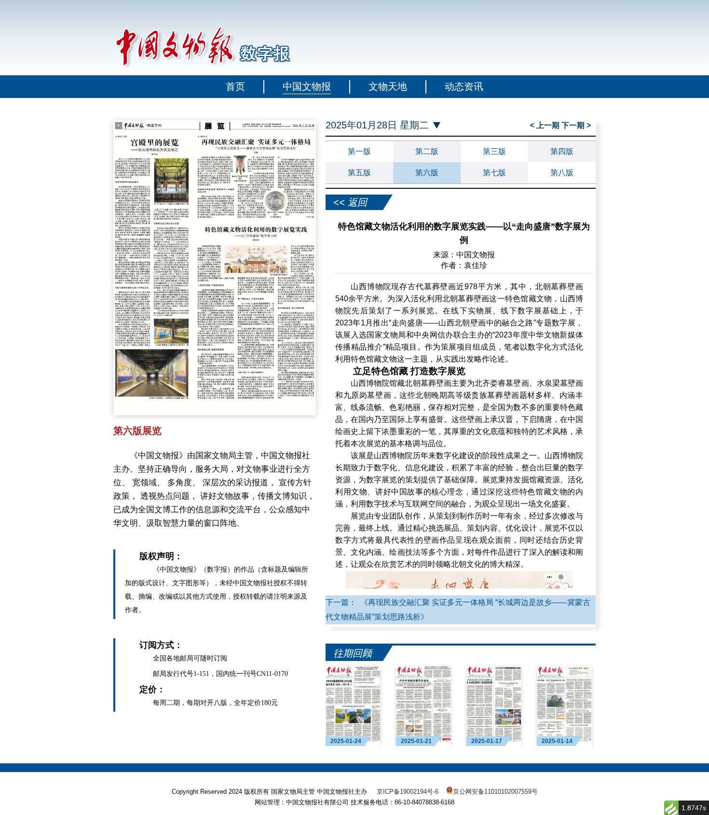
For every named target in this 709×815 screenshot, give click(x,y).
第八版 (561, 173)
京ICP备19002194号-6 (407, 791)
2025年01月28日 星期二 (377, 125)
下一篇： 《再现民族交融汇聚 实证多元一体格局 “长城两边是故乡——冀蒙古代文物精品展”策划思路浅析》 (458, 609)
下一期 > (576, 125)
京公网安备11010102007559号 (495, 791)
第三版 (494, 151)
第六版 (426, 173)
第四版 (561, 151)
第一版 (359, 151)
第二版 (426, 151)
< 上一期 (545, 125)
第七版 (494, 173)
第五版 (359, 173)
